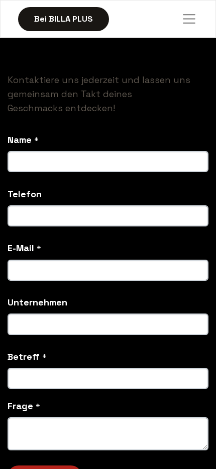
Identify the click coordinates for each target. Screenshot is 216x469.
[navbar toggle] (189, 19)
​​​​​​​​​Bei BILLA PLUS (63, 19)
